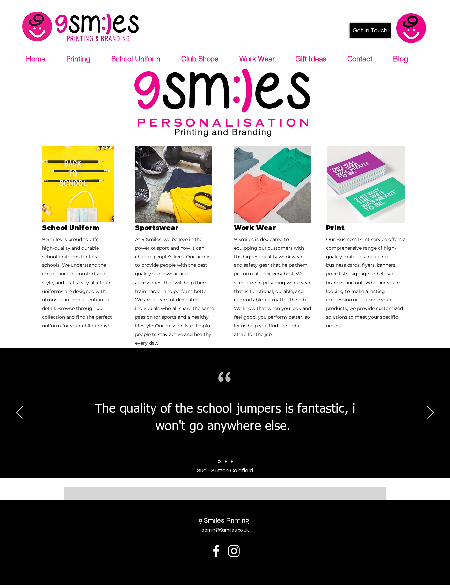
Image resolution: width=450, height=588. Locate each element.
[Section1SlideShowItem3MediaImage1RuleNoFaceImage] (232, 462)
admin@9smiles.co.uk (225, 530)
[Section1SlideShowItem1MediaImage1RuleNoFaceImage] (219, 462)
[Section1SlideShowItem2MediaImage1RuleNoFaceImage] (225, 461)
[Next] (430, 413)
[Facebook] (216, 551)
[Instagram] (234, 551)
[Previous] (19, 413)
